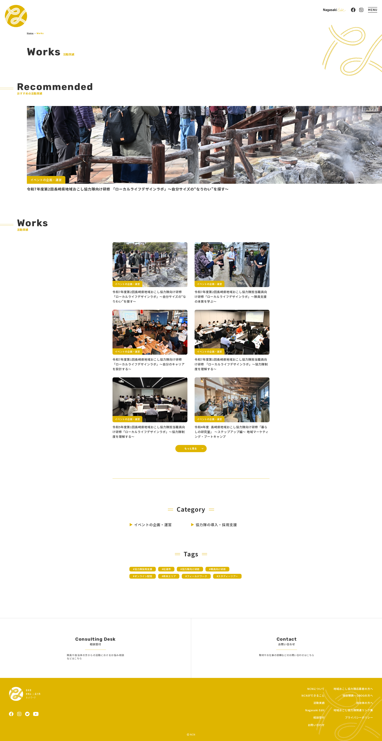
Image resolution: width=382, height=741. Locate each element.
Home (30, 33)
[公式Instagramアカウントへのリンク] (19, 714)
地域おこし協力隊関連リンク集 (353, 710)
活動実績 (319, 703)
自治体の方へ (364, 703)
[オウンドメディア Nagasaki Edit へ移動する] (334, 10)
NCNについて (316, 689)
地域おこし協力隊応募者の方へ (353, 689)
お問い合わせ (316, 725)
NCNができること (313, 695)
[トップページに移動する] (16, 16)
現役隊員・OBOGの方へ (357, 695)
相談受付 (319, 717)
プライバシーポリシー (359, 717)
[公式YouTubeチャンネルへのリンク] (35, 714)
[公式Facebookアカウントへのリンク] (11, 714)
